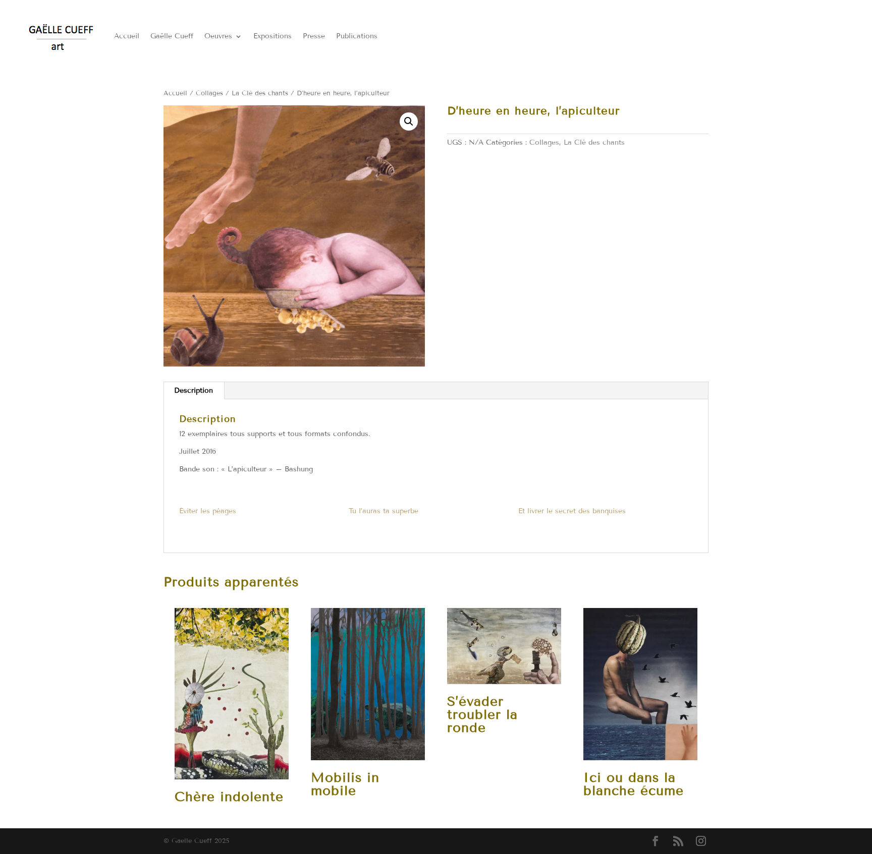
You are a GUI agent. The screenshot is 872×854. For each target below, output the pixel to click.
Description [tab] (193, 390)
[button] (409, 121)
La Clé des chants (260, 93)
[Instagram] (701, 841)
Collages (209, 93)
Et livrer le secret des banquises (572, 511)
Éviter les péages (207, 511)
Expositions (272, 36)
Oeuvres (218, 36)
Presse (314, 36)
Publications (356, 36)
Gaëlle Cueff (171, 36)
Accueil (126, 36)
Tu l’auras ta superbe (383, 511)
